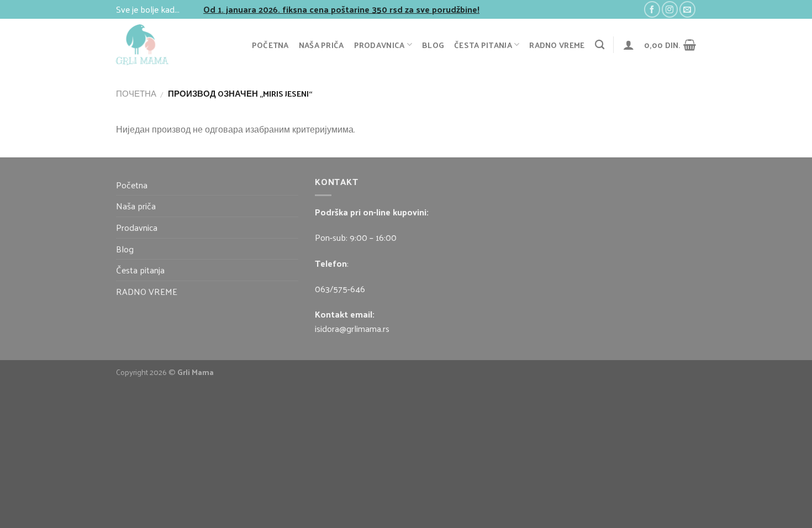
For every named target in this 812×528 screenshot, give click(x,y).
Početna (270, 45)
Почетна (136, 93)
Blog (433, 45)
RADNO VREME (556, 45)
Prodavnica (379, 45)
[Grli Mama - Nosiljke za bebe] (158, 45)
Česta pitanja (483, 45)
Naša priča (321, 45)
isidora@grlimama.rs (352, 328)
